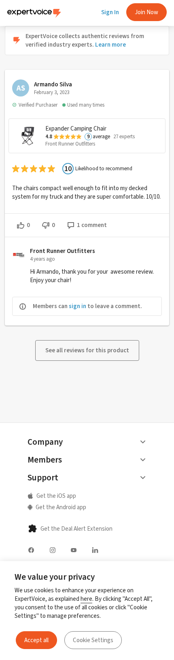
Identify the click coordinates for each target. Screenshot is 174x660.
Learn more (110, 45)
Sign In (110, 12)
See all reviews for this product (87, 350)
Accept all (36, 640)
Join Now (146, 12)
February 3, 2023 (51, 92)
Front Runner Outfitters (70, 143)
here (86, 599)
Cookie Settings (93, 640)
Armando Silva (53, 84)
